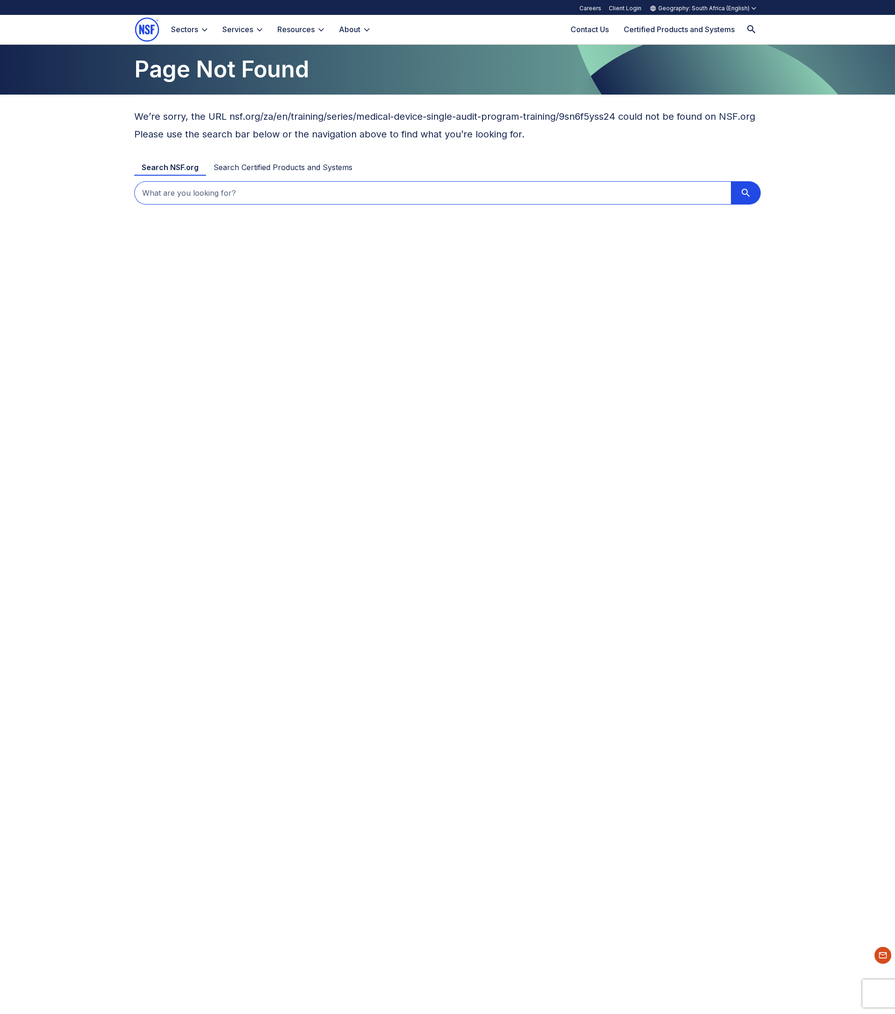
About (349, 29)
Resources (296, 29)
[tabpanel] (447, 193)
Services (237, 29)
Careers (590, 8)
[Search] (751, 29)
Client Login (625, 8)
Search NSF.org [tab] (170, 167)
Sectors (184, 29)
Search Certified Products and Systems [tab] (282, 167)
